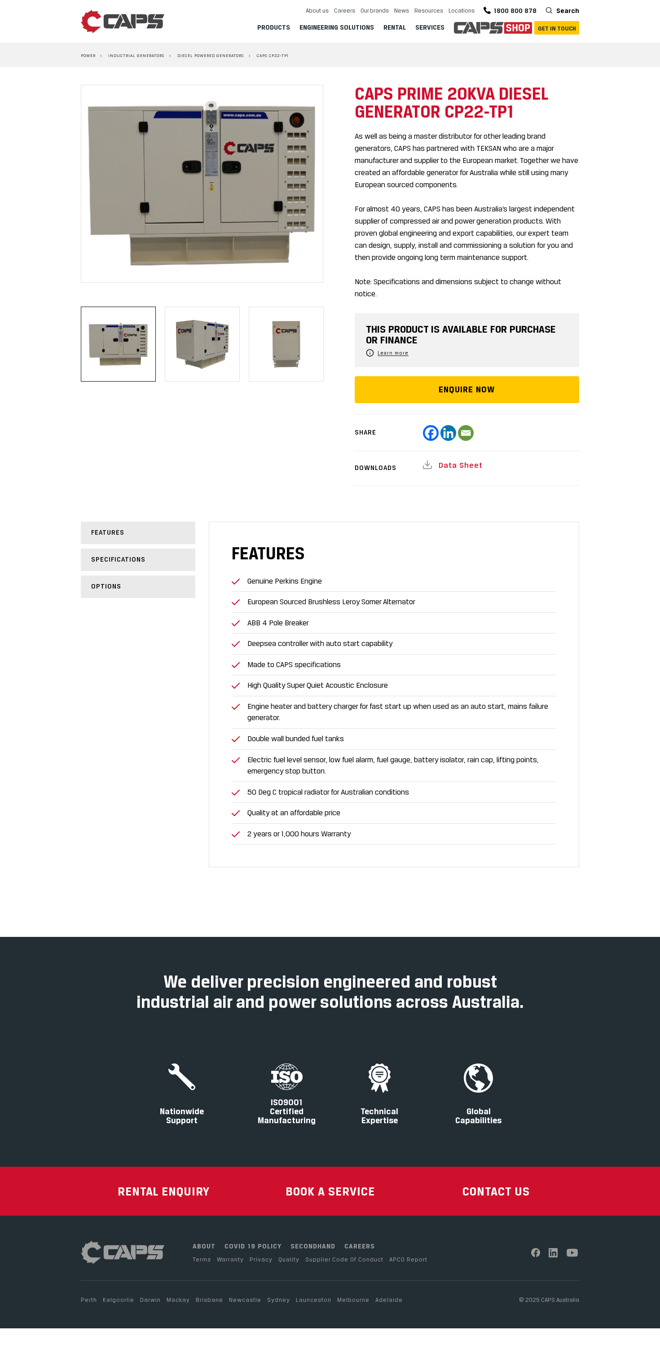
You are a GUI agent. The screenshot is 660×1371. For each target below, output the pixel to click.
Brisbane (209, 1299)
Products (273, 27)
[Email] (466, 433)
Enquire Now (467, 389)
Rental (394, 27)
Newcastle (245, 1299)
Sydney (278, 1299)
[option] (202, 184)
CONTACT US (496, 1191)
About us (317, 10)
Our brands (375, 10)
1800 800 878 (515, 10)
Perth (89, 1299)
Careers (344, 10)
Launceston (313, 1299)
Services (429, 27)
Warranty (230, 1259)
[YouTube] (572, 1252)
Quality (288, 1259)
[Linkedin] (448, 433)
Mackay (178, 1299)
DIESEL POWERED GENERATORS (210, 55)
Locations (462, 10)
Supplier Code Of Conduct (344, 1259)
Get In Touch (557, 28)
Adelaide (389, 1299)
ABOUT (204, 1246)
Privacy (261, 1259)
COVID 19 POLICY (253, 1246)
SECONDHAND (312, 1246)
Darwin (150, 1299)
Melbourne (353, 1299)
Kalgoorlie (118, 1299)
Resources (428, 10)
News (401, 10)
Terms (202, 1259)
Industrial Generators (136, 55)
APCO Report (408, 1259)
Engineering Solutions (336, 27)
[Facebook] (431, 433)
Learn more (393, 353)
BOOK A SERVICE (330, 1191)
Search (566, 10)
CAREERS (359, 1246)
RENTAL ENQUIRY (164, 1191)
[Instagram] (553, 1252)
